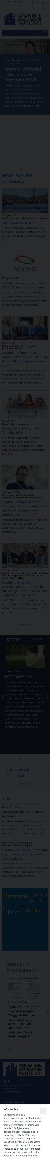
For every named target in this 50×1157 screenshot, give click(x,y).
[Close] (43, 1111)
